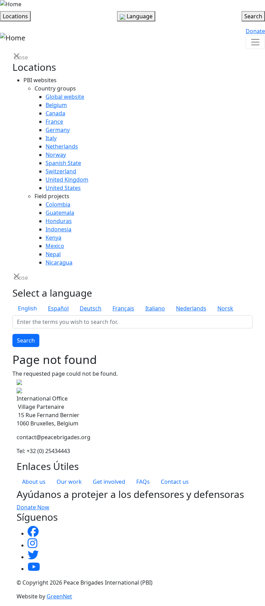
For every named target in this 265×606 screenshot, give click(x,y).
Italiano (155, 308)
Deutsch (90, 308)
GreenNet (59, 596)
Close (17, 57)
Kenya (53, 237)
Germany (58, 130)
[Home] (10, 4)
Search (26, 340)
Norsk (225, 308)
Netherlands (62, 146)
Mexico (55, 246)
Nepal (53, 254)
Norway (56, 154)
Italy (51, 138)
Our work (69, 481)
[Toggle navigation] (255, 42)
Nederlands (191, 308)
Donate (255, 31)
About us (34, 481)
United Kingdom (67, 179)
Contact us (175, 481)
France (54, 121)
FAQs (143, 481)
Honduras (59, 221)
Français (123, 308)
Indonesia (58, 229)
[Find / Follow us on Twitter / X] (33, 557)
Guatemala (60, 213)
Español (58, 308)
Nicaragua (59, 262)
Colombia (58, 204)
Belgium (56, 105)
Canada (55, 113)
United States (63, 188)
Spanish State (63, 163)
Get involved (109, 481)
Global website (65, 96)
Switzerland (61, 171)
